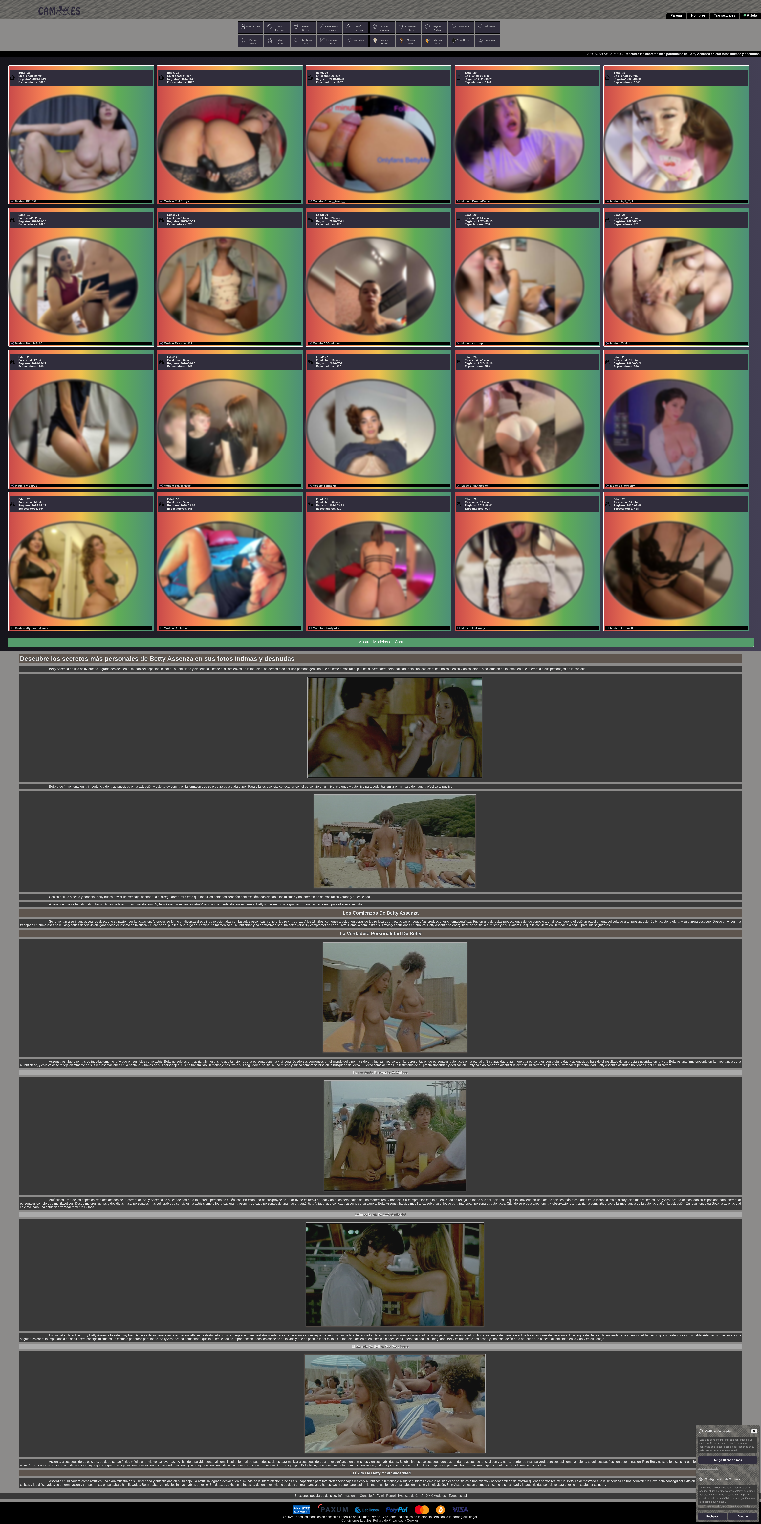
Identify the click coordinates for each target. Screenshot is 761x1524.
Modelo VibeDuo (26, 485)
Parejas (676, 15)
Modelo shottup (472, 343)
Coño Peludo (490, 26)
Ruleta (752, 15)
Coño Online (463, 26)
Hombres (698, 15)
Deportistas (458, 1495)
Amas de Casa (253, 26)
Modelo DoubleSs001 (29, 343)
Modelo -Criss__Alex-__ (329, 201)
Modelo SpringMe (325, 485)
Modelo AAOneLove (326, 343)
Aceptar (742, 1516)
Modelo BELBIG (25, 201)
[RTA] (753, 1468)
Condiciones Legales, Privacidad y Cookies (728, 1506)
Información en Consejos (355, 1495)
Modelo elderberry (622, 485)
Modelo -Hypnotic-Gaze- (31, 628)
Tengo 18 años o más (728, 1460)
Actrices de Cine (410, 1495)
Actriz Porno (612, 54)
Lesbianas (490, 40)
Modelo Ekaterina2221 (179, 343)
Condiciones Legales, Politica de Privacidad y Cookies (380, 1520)
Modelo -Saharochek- (475, 485)
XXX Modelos (436, 1495)
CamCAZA (593, 54)
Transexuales (724, 15)
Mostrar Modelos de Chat (380, 642)
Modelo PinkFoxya (176, 201)
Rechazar (712, 1516)
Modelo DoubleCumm (475, 201)
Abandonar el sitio (708, 1468)
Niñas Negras (463, 40)
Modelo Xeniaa (620, 343)
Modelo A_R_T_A (621, 201)
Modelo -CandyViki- (326, 628)
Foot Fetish (358, 40)
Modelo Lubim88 (621, 628)
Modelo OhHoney (473, 628)
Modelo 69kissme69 (177, 485)
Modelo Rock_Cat (176, 628)
